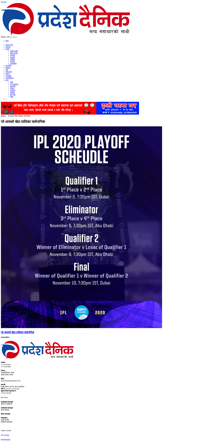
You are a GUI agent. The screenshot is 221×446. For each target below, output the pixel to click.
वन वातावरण (14, 84)
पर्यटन (8, 74)
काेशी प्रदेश (14, 51)
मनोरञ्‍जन (9, 72)
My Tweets (5, 435)
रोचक (12, 88)
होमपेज (3, 116)
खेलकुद (8, 68)
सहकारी (12, 86)
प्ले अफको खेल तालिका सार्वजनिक (17, 332)
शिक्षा (11, 97)
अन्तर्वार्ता (8, 76)
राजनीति (8, 66)
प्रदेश (7, 49)
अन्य (7, 80)
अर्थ (7, 70)
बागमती (12, 55)
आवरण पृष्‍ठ (9, 45)
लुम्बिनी (12, 59)
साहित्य (12, 93)
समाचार (8, 47)
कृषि (11, 82)
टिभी (7, 41)
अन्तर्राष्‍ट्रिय (9, 78)
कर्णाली (12, 61)
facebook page (5, 439)
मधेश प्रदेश (13, 53)
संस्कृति (12, 91)
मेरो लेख (12, 95)
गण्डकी (12, 57)
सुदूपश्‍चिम (13, 64)
